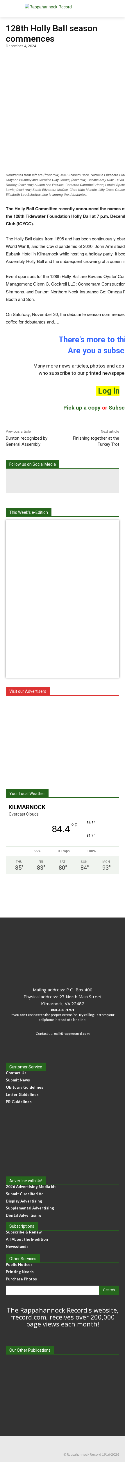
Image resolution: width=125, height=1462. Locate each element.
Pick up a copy (82, 407)
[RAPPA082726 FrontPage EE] (62, 528)
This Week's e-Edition (28, 512)
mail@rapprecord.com (72, 1033)
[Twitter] (86, 481)
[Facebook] (38, 481)
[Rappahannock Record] (62, 8)
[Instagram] (62, 481)
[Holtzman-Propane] (62, 739)
